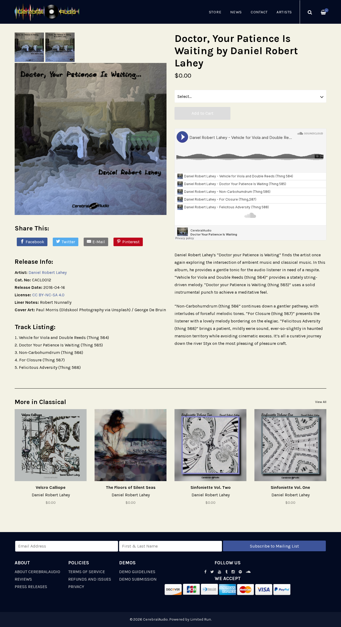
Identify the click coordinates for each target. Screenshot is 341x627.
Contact (259, 12)
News (236, 12)
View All (320, 402)
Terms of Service (86, 571)
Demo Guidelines (137, 571)
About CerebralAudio (37, 571)
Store (215, 12)
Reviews (23, 579)
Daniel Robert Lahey (48, 272)
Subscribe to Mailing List (274, 546)
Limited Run (200, 619)
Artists (284, 12)
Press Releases (31, 586)
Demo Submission (138, 579)
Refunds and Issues (89, 579)
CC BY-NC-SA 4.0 (48, 294)
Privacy (76, 586)
